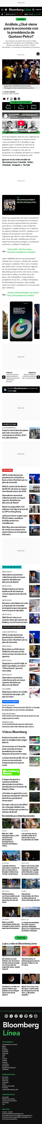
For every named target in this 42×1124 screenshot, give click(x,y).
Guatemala (5, 1069)
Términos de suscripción (9, 1101)
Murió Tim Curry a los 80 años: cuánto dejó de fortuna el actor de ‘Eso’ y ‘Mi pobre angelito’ (30, 991)
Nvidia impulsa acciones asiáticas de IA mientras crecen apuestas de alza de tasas (14, 592)
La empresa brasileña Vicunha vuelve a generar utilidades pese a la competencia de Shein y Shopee (31, 926)
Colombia (21, 19)
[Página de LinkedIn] (26, 1016)
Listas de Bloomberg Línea (10, 1089)
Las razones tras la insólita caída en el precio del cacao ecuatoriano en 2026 (30, 836)
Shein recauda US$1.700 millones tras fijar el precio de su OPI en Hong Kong (15, 509)
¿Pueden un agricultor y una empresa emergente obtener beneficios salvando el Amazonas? (15, 797)
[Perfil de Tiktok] (30, 1016)
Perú (3, 1057)
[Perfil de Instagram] (21, 1016)
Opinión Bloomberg (10, 702)
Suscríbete (5, 1097)
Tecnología (5, 1102)
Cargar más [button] (21, 938)
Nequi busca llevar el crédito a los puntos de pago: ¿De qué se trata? (29, 376)
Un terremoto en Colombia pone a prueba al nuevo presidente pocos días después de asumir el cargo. (14, 750)
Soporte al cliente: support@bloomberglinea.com (16, 1117)
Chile (3, 1055)
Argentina (5, 1050)
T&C (3, 1104)
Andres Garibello (9, 92)
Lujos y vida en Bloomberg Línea (19, 943)
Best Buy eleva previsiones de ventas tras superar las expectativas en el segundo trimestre (14, 531)
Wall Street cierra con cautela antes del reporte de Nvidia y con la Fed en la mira (14, 620)
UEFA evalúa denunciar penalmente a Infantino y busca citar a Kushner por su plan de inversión (14, 479)
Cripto (4, 1084)
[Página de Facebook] (6, 1016)
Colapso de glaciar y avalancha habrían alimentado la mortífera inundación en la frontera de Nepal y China (14, 784)
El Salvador (5, 1066)
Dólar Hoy (5, 1080)
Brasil (4, 1046)
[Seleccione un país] (6, 9)
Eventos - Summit (7, 1112)
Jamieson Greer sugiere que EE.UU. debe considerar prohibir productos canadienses (14, 519)
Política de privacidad (8, 1099)
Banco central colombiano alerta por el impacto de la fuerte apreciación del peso (11, 925)
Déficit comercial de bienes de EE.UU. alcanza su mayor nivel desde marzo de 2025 (14, 489)
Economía (5, 1077)
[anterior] (3, 377)
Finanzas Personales (8, 1086)
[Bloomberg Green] (21, 772)
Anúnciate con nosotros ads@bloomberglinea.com (17, 1115)
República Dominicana (8, 1067)
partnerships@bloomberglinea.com (12, 1113)
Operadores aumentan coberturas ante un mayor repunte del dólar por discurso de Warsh (13, 499)
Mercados (5, 1079)
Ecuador (4, 1059)
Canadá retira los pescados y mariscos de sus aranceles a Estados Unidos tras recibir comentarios (10, 870)
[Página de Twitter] (11, 1016)
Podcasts (5, 1088)
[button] (38, 53)
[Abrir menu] (2, 9)
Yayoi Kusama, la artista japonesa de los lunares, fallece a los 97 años (31, 962)
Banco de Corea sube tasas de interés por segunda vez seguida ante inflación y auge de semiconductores (30, 870)
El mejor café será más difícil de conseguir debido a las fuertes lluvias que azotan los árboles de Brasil (15, 808)
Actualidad (5, 1082)
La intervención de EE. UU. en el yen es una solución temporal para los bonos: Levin (15, 761)
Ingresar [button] (38, 9)
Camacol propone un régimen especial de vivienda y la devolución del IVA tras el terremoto (13, 378)
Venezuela (5, 1053)
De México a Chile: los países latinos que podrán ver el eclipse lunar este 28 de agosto (11, 991)
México (4, 1048)
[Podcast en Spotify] (35, 1016)
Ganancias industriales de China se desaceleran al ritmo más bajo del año (31, 897)
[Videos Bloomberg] (21, 732)
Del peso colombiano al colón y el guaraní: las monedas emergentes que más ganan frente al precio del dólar (15, 607)
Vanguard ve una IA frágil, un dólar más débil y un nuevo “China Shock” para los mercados (14, 667)
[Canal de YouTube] (16, 1016)
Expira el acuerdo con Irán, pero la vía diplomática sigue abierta (14, 740)
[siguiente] (38, 377)
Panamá (4, 1060)
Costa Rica (5, 1064)
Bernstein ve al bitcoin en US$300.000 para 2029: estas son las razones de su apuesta (14, 653)
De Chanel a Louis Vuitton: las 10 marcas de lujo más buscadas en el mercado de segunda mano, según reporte (11, 964)
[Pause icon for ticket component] (2, 14)
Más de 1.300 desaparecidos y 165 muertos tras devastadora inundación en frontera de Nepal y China (10, 839)
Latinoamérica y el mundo (9, 1044)
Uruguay (4, 1062)
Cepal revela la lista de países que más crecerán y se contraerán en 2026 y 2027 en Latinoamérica (15, 434)
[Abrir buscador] (33, 9)
